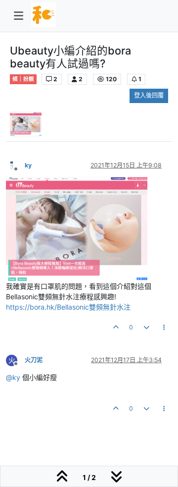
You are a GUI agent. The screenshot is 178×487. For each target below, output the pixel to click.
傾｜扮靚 (23, 79)
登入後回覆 (149, 95)
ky (28, 165)
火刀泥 (34, 360)
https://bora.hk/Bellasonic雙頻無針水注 (68, 307)
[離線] (15, 165)
